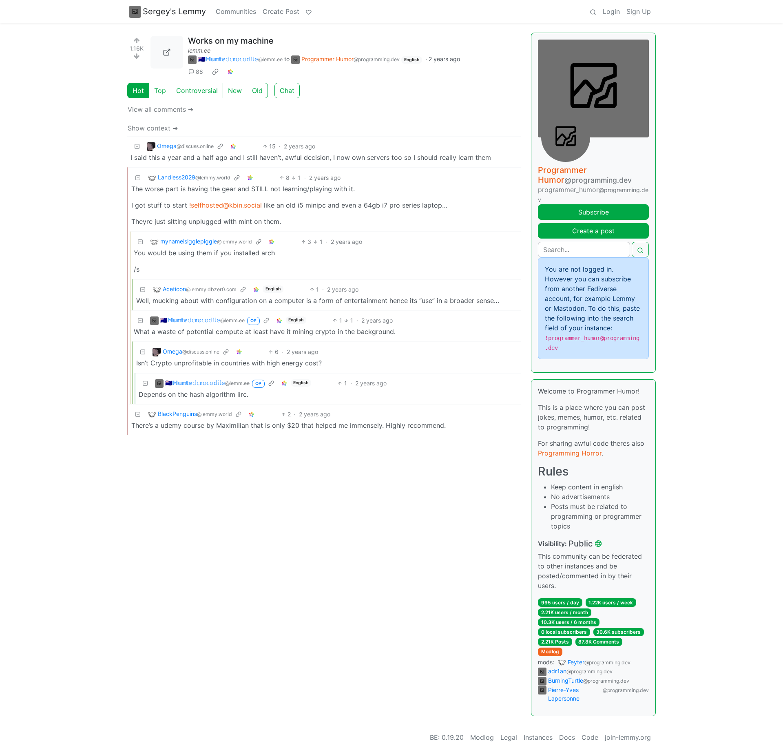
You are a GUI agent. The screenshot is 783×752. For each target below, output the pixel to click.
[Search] (592, 11)
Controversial (197, 90)
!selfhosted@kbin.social (225, 205)
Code (590, 737)
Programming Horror (570, 453)
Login (611, 11)
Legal (508, 737)
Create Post (281, 11)
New (235, 90)
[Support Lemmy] (309, 11)
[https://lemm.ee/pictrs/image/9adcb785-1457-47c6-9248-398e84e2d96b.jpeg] (166, 52)
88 (199, 71)
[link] (215, 72)
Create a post (593, 231)
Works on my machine (231, 41)
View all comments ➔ (160, 109)
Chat (287, 90)
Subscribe (593, 212)
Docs (567, 737)
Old (257, 90)
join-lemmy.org (628, 737)
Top (160, 90)
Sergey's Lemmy (174, 11)
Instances (538, 737)
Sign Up (638, 11)
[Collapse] (137, 146)
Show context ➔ (153, 128)
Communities (236, 11)
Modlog (550, 651)
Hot (138, 90)
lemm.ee (199, 50)
